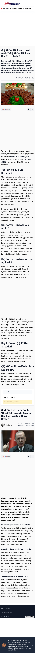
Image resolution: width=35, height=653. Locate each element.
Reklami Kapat (29, 616)
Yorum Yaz (7, 392)
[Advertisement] (17, 28)
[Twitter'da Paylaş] (32, 109)
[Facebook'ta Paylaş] (28, 109)
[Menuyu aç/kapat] (33, 3)
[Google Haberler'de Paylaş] (6, 109)
